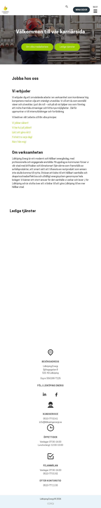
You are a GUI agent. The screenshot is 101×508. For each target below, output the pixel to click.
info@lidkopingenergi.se (50, 422)
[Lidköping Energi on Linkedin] (44, 394)
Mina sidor (81, 10)
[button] (66, 7)
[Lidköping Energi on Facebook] (56, 395)
